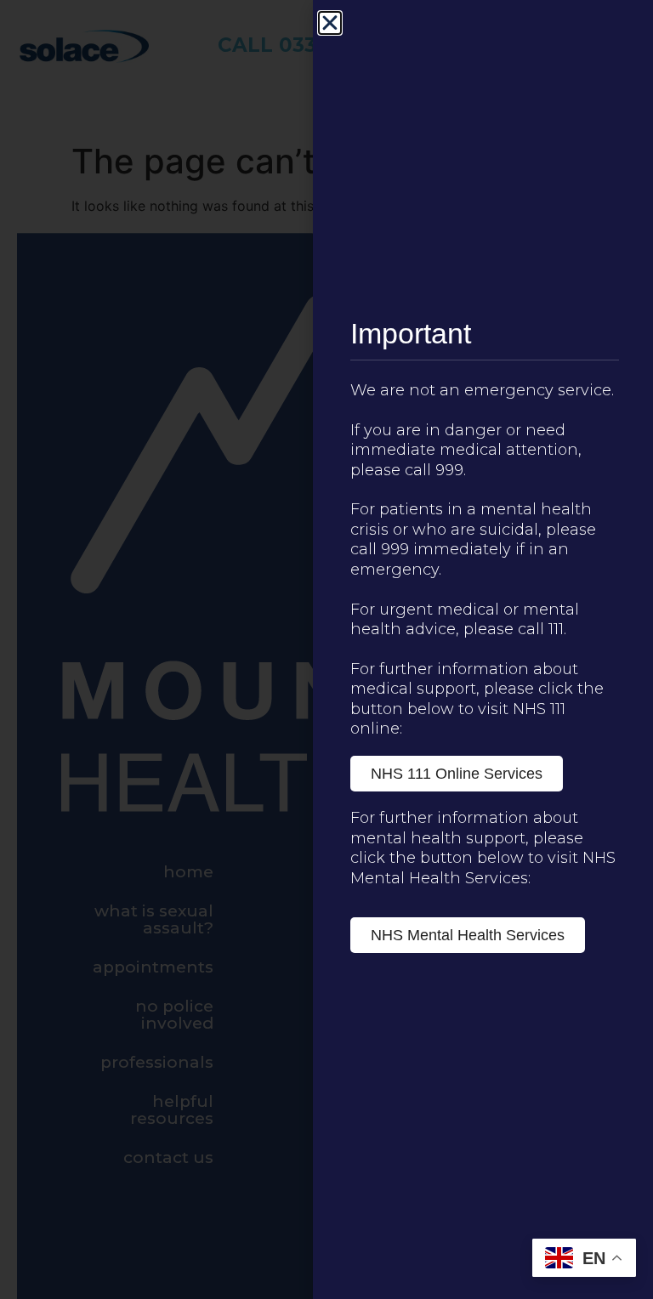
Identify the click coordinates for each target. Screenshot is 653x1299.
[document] (326, 649)
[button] (330, 23)
